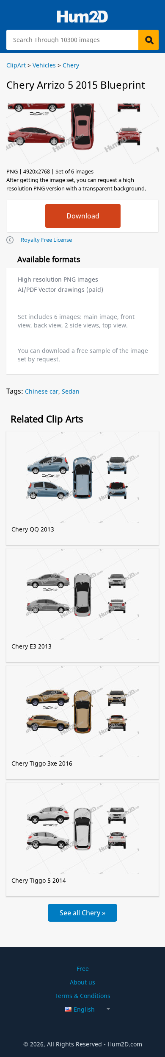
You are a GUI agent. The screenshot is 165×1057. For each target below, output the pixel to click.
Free (83, 969)
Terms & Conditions (82, 996)
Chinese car (41, 391)
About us (82, 982)
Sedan (71, 391)
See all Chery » (82, 912)
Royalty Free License (46, 239)
